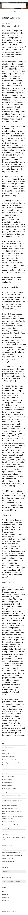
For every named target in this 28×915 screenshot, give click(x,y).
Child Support (5, 753)
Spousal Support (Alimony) (9, 828)
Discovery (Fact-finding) (8, 776)
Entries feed (5, 894)
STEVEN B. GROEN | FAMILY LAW (12, 5)
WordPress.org (5, 900)
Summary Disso (6, 831)
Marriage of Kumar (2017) (8, 861)
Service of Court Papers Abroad (10, 824)
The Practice (5, 834)
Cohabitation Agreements (8, 756)
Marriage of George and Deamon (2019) (12, 852)
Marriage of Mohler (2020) (8, 849)
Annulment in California (8, 747)
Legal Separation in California (9, 805)
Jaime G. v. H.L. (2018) (8, 858)
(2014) (14, 71)
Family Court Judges (7, 785)
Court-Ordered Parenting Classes (10, 759)
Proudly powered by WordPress (9, 911)
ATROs (4, 750)
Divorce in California (7, 779)
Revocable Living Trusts (8, 821)
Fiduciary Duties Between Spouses (10, 792)
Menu (14, 11)
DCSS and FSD (6, 768)
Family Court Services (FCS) (9, 788)
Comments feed (6, 897)
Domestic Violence (7, 782)
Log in (4, 891)
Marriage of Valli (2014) (12, 25)
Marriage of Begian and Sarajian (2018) (12, 855)
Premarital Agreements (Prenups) (10, 808)
